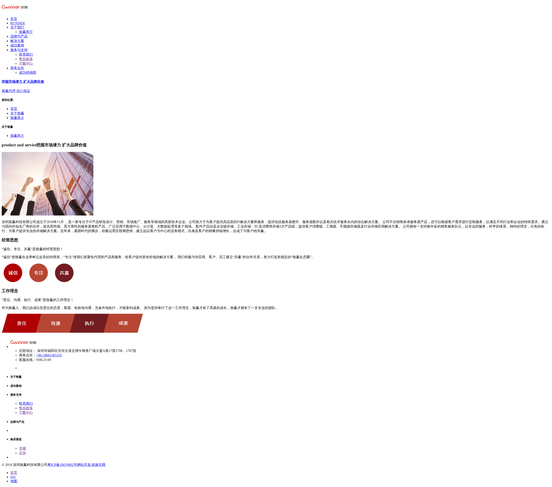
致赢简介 (26, 32)
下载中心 (26, 63)
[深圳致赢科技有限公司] (15, 11)
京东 (22, 453)
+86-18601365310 (49, 355)
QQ (13, 477)
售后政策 (26, 59)
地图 (13, 481)
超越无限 (98, 465)
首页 (13, 109)
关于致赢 (17, 113)
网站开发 (84, 465)
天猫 (22, 448)
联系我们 (26, 54)
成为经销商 (27, 72)
